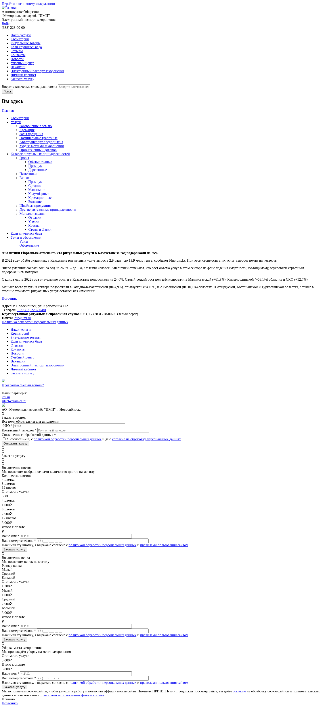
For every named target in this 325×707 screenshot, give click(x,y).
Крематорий (20, 39)
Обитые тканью (40, 162)
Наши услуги (21, 35)
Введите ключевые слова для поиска (30, 86)
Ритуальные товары (25, 43)
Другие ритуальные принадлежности (47, 209)
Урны (23, 241)
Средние (34, 186)
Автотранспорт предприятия (41, 142)
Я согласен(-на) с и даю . (94, 439)
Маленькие (36, 190)
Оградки (34, 217)
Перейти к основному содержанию (28, 4)
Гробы (24, 158)
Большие (35, 201)
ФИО (7, 425)
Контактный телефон (19, 430)
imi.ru (6, 397)
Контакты (18, 55)
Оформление (29, 245)
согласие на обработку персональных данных (146, 439)
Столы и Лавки (40, 229)
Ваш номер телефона (19, 540)
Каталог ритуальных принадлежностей (40, 154)
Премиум (35, 166)
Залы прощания (31, 134)
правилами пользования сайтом (164, 545)
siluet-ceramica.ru (14, 401)
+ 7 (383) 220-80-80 (31, 310)
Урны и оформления (26, 237)
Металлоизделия (31, 213)
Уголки (33, 221)
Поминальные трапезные (38, 138)
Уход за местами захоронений (41, 146)
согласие (239, 691)
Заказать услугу (22, 79)
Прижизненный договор (38, 150)
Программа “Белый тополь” (23, 385)
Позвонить (10, 703)
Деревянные (37, 170)
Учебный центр (22, 63)
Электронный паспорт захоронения (37, 71)
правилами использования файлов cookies (72, 695)
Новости (17, 59)
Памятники (28, 174)
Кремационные (40, 197)
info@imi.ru (22, 318)
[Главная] (9, 8)
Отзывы (17, 51)
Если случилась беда (26, 47)
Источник (9, 298)
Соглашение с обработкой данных (29, 435)
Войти (6, 23)
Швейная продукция (35, 205)
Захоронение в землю (35, 126)
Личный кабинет (23, 75)
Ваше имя (10, 536)
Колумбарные (38, 193)
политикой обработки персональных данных (67, 439)
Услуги (16, 122)
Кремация (26, 130)
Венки (24, 178)
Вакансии (18, 67)
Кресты (34, 225)
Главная (8, 110)
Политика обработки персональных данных (35, 322)
